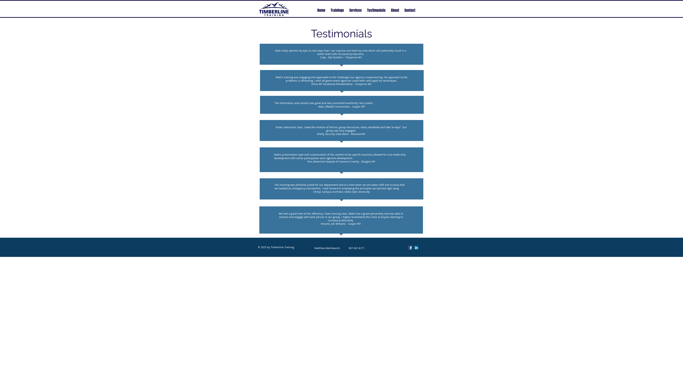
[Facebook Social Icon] (410, 248)
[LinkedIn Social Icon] (416, 248)
